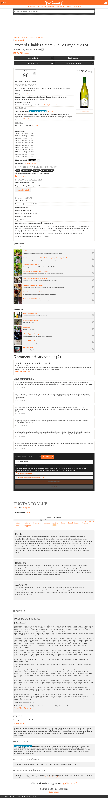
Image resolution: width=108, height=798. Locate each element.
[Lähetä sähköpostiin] (15, 53)
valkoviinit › (25, 37)
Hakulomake (30, 6)
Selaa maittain (41, 6)
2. (49, 538)
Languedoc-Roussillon (51, 523)
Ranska (32, 37)
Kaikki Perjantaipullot (22, 372)
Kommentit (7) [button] (33, 63)
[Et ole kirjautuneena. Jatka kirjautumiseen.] (105, 2)
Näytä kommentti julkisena (25, 473)
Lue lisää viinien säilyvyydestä (50, 777)
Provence (85, 523)
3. (59, 532)
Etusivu (16, 37)
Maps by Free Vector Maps (89, 521)
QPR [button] (38, 160)
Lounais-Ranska (73, 523)
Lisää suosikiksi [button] (33, 58)
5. (50, 530)
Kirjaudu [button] (47, 456)
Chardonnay (19, 723)
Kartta (69, 6)
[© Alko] (84, 91)
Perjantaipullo (19, 40)
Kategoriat (51, 6)
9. (58, 525)
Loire (63, 523)
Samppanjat (27, 526)
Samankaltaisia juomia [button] (73, 63)
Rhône (18, 526)
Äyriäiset (36, 170)
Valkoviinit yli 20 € (31, 163)
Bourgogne (39, 37)
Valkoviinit (26, 94)
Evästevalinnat (54, 792)
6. (52, 540)
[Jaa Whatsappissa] (18, 53)
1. (65, 528)
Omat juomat (77, 6)
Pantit (34, 126)
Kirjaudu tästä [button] (73, 58)
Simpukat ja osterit (47, 170)
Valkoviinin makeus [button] (42, 50)
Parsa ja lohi (20, 176)
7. (63, 542)
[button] (4, 2)
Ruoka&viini (61, 6)
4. (57, 543)
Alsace (18, 523)
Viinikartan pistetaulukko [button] (34, 73)
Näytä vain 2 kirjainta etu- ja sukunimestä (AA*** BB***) (32, 477)
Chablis (28, 512)
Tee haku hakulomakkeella (27, 796)
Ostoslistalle (27, 54)
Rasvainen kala (26, 170)
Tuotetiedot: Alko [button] (22, 190)
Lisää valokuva (84, 112)
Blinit (17, 170)
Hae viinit (50, 111)
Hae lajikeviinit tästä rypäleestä (54, 105)
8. (60, 540)
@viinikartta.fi (70, 783)
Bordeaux (27, 523)
